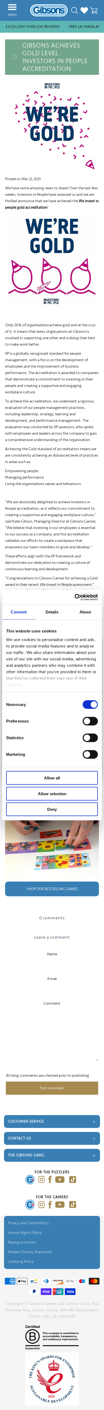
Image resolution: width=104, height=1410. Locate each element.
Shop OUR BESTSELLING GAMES (52, 889)
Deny (52, 809)
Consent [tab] (19, 612)
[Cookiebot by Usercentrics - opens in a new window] (75, 597)
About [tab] (85, 612)
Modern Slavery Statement (30, 1251)
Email (52, 978)
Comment (52, 1003)
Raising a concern (22, 1242)
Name (52, 954)
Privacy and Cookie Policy (28, 1223)
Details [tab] (52, 612)
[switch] (90, 721)
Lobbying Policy (21, 1261)
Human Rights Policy (25, 1232)
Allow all (52, 778)
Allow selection (52, 793)
